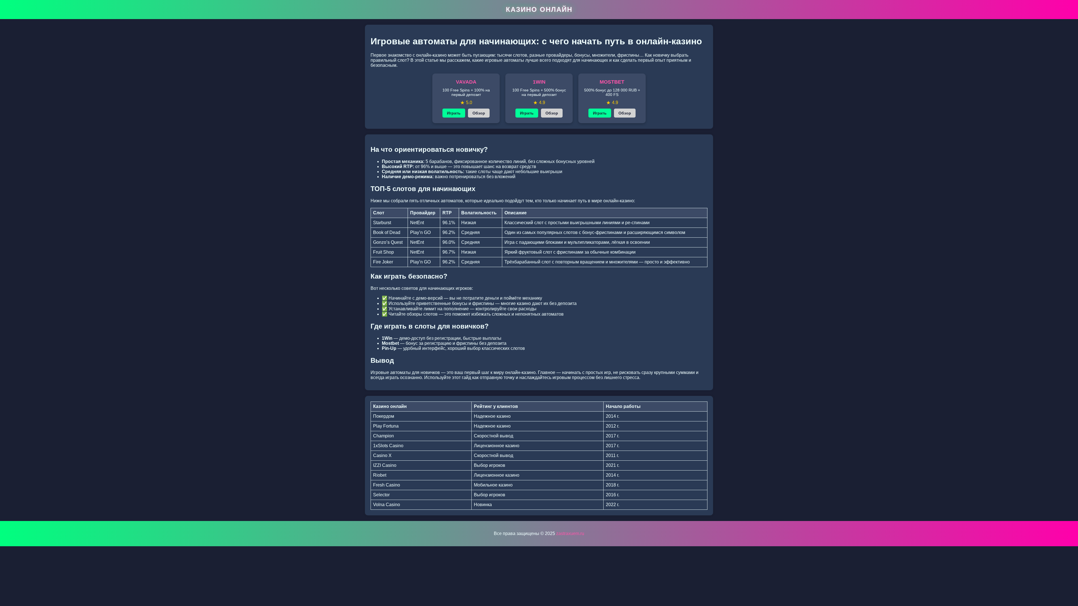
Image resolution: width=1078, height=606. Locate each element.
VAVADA (466, 82)
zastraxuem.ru (570, 533)
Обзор (478, 113)
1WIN (539, 82)
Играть (454, 113)
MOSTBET (612, 82)
